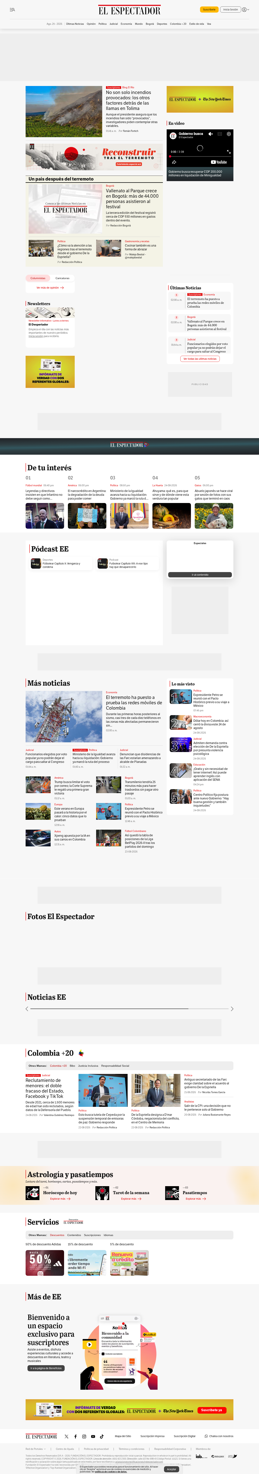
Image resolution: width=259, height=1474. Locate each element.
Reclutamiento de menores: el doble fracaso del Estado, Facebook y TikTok (45, 1240)
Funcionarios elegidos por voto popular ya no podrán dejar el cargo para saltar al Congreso (207, 395)
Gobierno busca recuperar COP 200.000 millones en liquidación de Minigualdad (195, 173)
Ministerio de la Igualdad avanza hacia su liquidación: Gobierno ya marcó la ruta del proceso (129, 615)
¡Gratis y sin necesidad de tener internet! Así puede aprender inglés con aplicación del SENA (210, 894)
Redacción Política (107, 1279)
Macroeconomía (202, 836)
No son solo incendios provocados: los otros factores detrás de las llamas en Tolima (128, 100)
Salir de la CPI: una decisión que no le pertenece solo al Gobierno (207, 1259)
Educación (199, 884)
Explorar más (57, 1350)
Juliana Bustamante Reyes (217, 1266)
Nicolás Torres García (213, 1244)
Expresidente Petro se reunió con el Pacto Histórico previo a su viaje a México (143, 932)
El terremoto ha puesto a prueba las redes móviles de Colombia (205, 350)
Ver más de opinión (48, 287)
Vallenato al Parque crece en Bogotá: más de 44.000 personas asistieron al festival (132, 199)
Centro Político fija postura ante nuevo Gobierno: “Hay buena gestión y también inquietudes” (211, 920)
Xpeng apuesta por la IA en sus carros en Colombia (72, 957)
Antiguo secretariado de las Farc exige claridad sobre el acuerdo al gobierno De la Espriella (206, 1235)
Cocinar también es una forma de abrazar (140, 247)
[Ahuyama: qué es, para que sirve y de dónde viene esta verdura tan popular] (171, 636)
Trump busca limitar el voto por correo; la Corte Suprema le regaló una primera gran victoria (73, 907)
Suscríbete (209, 9)
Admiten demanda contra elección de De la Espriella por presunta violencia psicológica (210, 868)
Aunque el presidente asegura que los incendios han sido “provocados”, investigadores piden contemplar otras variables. (132, 120)
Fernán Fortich (130, 131)
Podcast (113, 679)
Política (61, 241)
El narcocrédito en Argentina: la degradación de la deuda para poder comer (87, 614)
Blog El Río (128, 87)
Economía (209, 342)
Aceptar (171, 1469)
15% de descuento (80, 1396)
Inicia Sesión (230, 9)
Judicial (191, 387)
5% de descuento (122, 1396)
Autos (57, 951)
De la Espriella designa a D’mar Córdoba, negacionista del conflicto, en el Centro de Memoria (155, 1270)
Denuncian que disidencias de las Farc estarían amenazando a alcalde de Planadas (140, 878)
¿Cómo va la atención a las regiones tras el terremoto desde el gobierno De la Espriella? (74, 251)
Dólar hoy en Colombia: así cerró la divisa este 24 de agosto (210, 844)
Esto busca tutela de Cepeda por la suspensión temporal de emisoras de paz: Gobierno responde (101, 1270)
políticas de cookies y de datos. (111, 1471)
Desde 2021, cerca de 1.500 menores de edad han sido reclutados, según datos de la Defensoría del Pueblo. (50, 1258)
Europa (58, 924)
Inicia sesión (36, 336)
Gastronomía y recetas (137, 241)
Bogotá (110, 185)
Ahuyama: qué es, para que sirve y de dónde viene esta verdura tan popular (170, 614)
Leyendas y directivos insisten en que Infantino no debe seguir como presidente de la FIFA (44, 615)
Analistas (189, 1253)
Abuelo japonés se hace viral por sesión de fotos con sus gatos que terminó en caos (214, 614)
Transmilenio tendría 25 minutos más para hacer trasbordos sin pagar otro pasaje (141, 907)
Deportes (48, 679)
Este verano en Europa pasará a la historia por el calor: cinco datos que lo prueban (70, 934)
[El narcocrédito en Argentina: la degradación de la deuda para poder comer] (87, 636)
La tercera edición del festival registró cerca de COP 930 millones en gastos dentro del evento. (131, 216)
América (58, 897)
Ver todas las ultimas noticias (200, 406)
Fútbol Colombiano (135, 951)
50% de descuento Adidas (43, 1396)
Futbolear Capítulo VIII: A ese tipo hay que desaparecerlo (128, 685)
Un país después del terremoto (61, 179)
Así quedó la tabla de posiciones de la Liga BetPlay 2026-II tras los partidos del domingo (140, 961)
